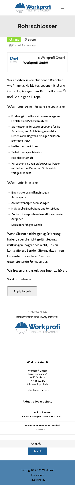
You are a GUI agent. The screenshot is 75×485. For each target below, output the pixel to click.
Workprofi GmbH (53, 58)
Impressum (37, 475)
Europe (32, 39)
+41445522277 (37, 380)
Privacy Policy (37, 479)
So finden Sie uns (39, 390)
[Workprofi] (33, 7)
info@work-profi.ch (37, 384)
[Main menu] (62, 7)
